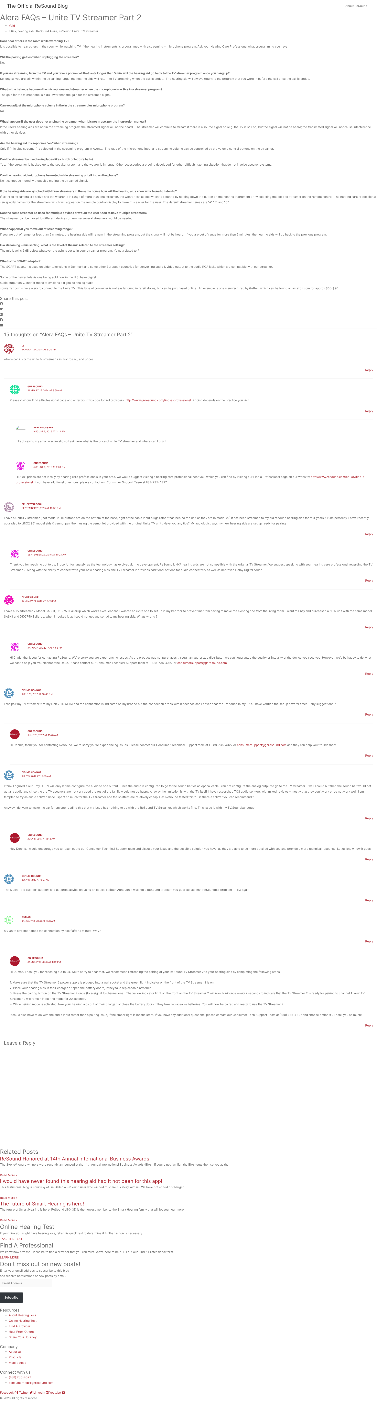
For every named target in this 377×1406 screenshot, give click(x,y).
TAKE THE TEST (11, 1239)
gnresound (35, 386)
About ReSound (356, 6)
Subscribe (11, 1297)
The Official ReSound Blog (37, 6)
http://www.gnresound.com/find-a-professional (158, 400)
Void (12, 25)
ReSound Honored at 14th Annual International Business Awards (74, 1159)
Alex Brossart (43, 427)
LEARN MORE (9, 1257)
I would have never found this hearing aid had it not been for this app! (81, 1181)
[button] (188, 303)
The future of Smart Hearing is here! (42, 1204)
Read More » (8, 1175)
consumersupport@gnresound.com (202, 663)
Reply (369, 370)
